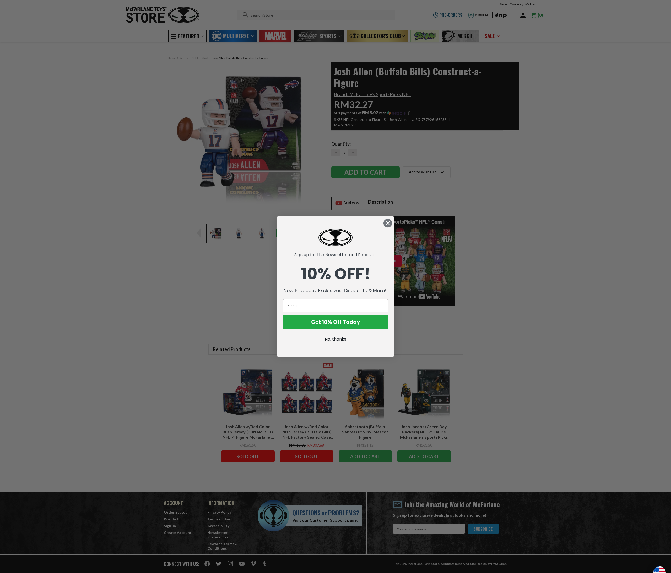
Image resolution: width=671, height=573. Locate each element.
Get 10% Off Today (335, 322)
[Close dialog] (387, 223)
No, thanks (335, 339)
